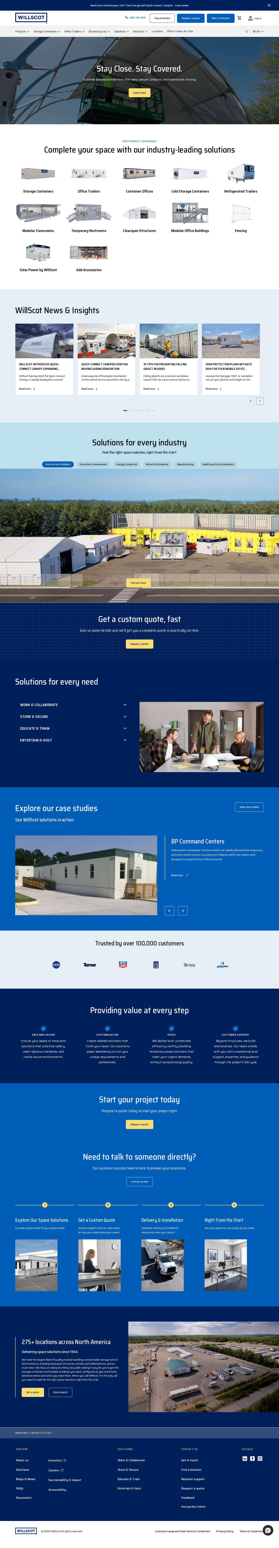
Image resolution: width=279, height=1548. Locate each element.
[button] (268, 1530)
